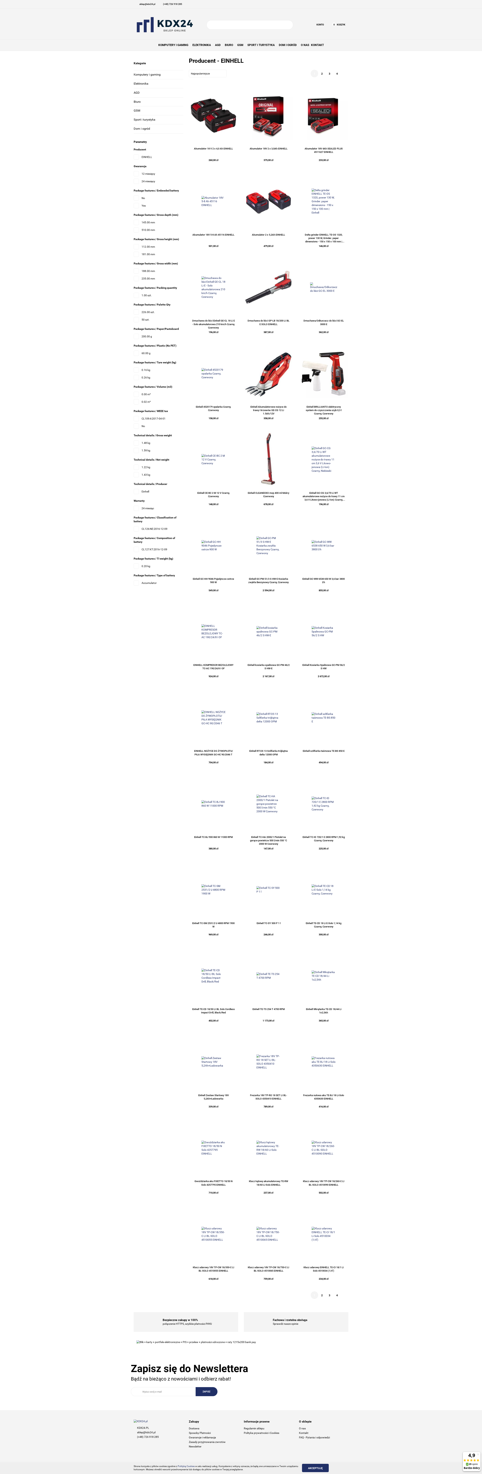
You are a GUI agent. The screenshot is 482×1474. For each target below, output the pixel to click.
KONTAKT (317, 45)
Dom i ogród (142, 128)
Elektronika (141, 83)
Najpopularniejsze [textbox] (200, 73)
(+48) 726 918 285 (148, 1436)
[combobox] (208, 73)
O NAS (305, 45)
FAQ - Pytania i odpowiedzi (314, 1437)
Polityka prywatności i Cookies (261, 1432)
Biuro (137, 101)
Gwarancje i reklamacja (202, 1437)
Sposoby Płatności (200, 1432)
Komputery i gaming (147, 74)
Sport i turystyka (144, 119)
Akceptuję (315, 1468)
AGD (137, 92)
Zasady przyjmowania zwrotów (207, 1441)
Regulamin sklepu (254, 1428)
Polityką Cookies (186, 1466)
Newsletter (195, 1446)
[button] (213, 1422)
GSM (137, 110)
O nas (302, 1428)
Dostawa (194, 1428)
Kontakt (303, 1432)
